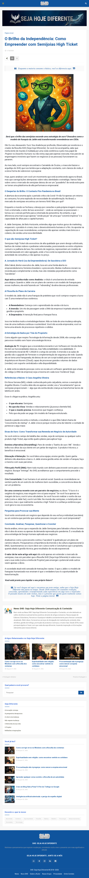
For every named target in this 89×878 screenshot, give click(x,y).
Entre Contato (69, 874)
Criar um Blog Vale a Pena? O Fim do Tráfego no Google (37, 787)
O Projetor (8, 727)
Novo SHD (24, 874)
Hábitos (46, 819)
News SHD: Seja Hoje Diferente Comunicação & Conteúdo (43, 608)
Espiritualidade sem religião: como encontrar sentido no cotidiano (43, 664)
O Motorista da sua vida (13, 724)
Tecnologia (19, 822)
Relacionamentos (74, 819)
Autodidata (9, 819)
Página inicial (9, 33)
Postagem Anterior (9, 677)
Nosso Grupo (46, 874)
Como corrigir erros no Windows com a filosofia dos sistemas (16, 664)
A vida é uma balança (12, 717)
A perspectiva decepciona (13, 713)
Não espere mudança (12, 720)
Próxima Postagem (79, 677)
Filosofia (38, 819)
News (17, 874)
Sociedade (9, 822)
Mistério (53, 819)
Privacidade (57, 874)
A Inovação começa (11, 710)
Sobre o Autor (35, 874)
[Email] (12, 58)
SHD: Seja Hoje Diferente (39, 870)
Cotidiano (18, 819)
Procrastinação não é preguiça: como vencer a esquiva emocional (71, 664)
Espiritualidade (28, 819)
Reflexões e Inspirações (13, 730)
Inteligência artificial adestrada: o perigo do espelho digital (39, 796)
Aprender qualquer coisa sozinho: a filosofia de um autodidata (40, 777)
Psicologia (62, 819)
